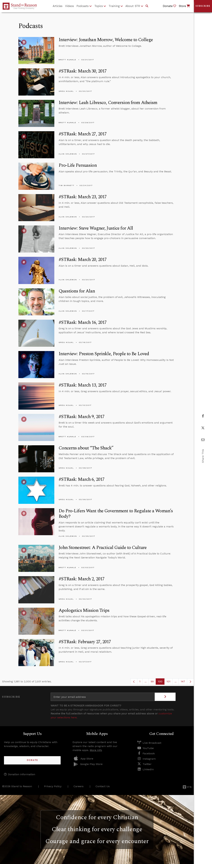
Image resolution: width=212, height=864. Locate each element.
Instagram (149, 758)
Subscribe (203, 6)
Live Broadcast (152, 742)
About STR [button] (132, 6)
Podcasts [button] (83, 6)
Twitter (147, 764)
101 (169, 682)
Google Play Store (91, 764)
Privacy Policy (52, 786)
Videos (69, 6)
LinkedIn (148, 769)
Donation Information (21, 774)
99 (153, 682)
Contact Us (103, 786)
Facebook (149, 753)
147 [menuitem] (183, 681)
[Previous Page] (133, 681)
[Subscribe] (165, 697)
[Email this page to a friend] (203, 439)
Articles (57, 6)
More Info (96, 750)
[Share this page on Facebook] (203, 416)
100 (161, 682)
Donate (32, 760)
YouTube (148, 748)
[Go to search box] (147, 6)
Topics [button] (98, 6)
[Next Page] (190, 681)
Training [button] (114, 6)
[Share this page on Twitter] (203, 428)
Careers (78, 786)
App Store (86, 758)
